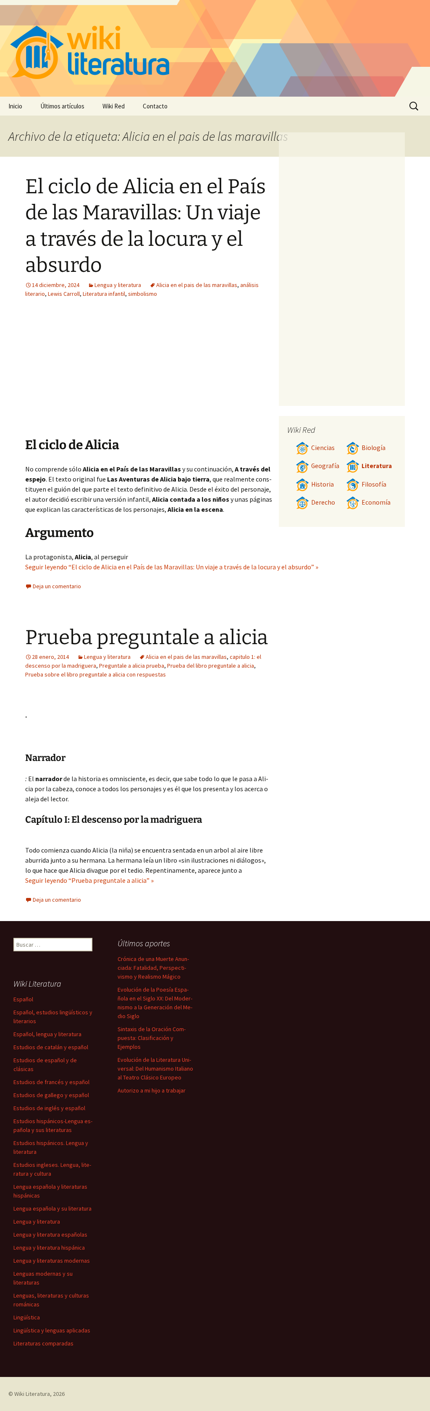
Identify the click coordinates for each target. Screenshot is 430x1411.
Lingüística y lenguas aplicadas (51, 1330)
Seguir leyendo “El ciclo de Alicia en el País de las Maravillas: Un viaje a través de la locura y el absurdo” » (171, 567)
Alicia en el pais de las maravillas (196, 285)
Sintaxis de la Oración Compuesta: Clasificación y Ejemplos (152, 1037)
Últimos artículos (62, 106)
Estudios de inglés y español (49, 1108)
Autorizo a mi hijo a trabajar (152, 1090)
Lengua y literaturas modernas (51, 1260)
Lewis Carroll (64, 293)
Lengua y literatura (117, 285)
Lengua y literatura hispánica (49, 1247)
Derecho (323, 502)
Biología (373, 448)
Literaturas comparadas (43, 1343)
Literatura (377, 466)
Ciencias (323, 448)
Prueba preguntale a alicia (146, 637)
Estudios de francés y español (51, 1082)
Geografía (325, 466)
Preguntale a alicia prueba (131, 665)
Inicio (15, 106)
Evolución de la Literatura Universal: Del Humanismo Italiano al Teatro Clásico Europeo (155, 1068)
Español (23, 999)
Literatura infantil (104, 293)
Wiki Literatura (32, 1394)
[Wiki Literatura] (215, 48)
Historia (322, 484)
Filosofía (374, 484)
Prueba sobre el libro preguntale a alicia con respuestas (95, 674)
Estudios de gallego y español (51, 1095)
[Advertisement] (99, 374)
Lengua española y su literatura (52, 1208)
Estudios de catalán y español (50, 1047)
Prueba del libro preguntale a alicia (210, 665)
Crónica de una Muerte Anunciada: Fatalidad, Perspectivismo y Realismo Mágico (153, 967)
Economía (376, 502)
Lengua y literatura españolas (50, 1234)
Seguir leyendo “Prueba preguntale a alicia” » (89, 880)
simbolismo (142, 293)
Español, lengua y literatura (47, 1034)
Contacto (155, 106)
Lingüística (26, 1317)
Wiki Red (113, 106)
